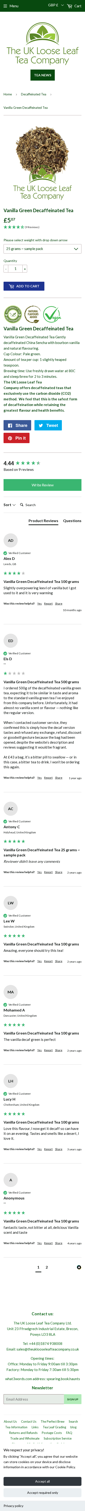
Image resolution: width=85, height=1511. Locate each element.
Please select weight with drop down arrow (36, 240)
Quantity (10, 261)
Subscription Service (58, 1438)
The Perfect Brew (52, 1421)
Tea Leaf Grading (54, 1427)
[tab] (43, 521)
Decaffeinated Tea (33, 94)
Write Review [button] (43, 485)
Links (35, 1427)
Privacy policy (13, 1506)
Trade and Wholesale (24, 1438)
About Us (10, 1421)
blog (73, 1427)
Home (8, 94)
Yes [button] (39, 603)
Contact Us (28, 1421)
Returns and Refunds (23, 1433)
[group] (42, 463)
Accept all (42, 1481)
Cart (77, 6)
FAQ (69, 1433)
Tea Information (16, 1427)
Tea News (42, 75)
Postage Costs (52, 1433)
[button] (38, 1267)
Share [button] (58, 603)
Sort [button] (8, 504)
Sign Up (72, 1399)
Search (73, 1421)
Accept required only (42, 1493)
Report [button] (48, 603)
